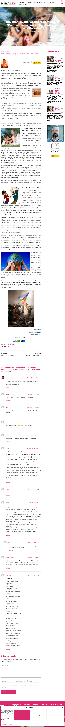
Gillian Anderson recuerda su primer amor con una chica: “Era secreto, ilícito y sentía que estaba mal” (55, 117)
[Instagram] (62, 1)
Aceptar (22, 715)
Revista (21, 2)
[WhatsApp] (62, 5)
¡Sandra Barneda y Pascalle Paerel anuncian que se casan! (54, 82)
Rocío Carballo (37, 329)
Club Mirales (23, 4)
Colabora (27, 704)
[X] (21, 341)
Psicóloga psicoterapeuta (35, 332)
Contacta (44, 704)
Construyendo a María (12, 422)
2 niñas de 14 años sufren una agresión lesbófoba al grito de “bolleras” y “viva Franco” (55, 99)
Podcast (51, 2)
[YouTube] (62, 3)
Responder (8, 387)
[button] (62, 707)
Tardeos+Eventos (39, 2)
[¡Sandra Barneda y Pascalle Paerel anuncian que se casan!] (50, 77)
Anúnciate (35, 704)
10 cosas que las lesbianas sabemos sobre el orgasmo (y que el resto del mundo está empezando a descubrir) (55, 67)
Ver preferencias (55, 715)
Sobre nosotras (16, 704)
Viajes (30, 2)
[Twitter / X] (62, 7)
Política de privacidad (56, 704)
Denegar (39, 715)
